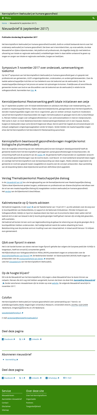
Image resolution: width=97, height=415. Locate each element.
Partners (29, 402)
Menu (8, 18)
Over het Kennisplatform (36, 395)
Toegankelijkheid (33, 406)
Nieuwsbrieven (8, 395)
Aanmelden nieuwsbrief (12, 399)
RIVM (21, 305)
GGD (80, 305)
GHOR (85, 305)
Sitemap (5, 410)
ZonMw (74, 305)
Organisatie (31, 399)
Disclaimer (6, 406)
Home (4, 23)
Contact (5, 402)
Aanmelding (11, 359)
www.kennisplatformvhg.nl (12, 313)
